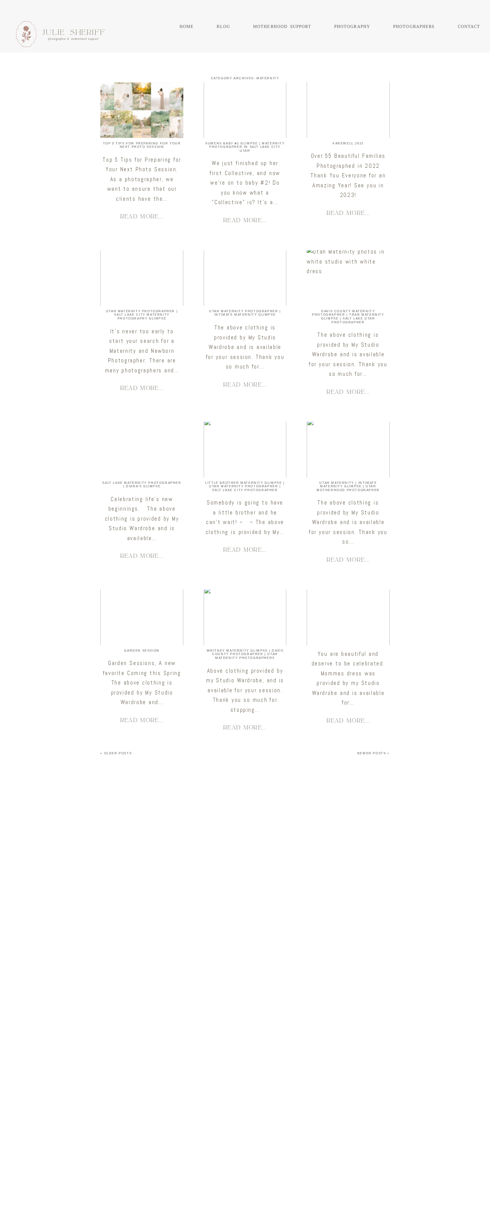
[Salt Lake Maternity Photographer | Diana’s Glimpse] (141, 449)
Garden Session (141, 650)
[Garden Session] (141, 617)
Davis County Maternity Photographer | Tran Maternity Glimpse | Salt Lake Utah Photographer (348, 317)
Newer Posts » (373, 753)
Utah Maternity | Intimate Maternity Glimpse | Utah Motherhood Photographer (348, 486)
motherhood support (282, 26)
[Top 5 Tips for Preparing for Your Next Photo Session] (141, 110)
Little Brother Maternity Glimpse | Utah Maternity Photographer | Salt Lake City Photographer (244, 486)
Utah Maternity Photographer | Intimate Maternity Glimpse (245, 313)
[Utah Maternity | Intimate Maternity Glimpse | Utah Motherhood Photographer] (348, 449)
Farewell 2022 (348, 143)
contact (469, 26)
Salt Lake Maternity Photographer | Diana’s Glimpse (141, 484)
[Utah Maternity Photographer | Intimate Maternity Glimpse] (245, 278)
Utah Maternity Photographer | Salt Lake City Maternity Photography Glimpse (142, 315)
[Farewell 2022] (348, 110)
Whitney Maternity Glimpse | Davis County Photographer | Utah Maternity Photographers (245, 654)
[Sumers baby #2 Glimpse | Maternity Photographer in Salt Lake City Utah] (245, 110)
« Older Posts (116, 753)
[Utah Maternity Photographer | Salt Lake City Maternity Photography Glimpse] (141, 278)
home (187, 26)
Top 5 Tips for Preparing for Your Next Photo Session (142, 145)
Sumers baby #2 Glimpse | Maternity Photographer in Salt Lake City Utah (244, 147)
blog (223, 26)
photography (352, 26)
